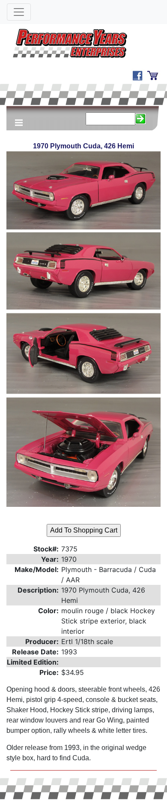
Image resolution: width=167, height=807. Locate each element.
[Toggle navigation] (19, 12)
